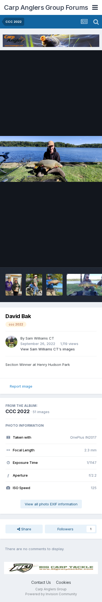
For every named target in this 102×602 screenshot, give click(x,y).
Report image (21, 386)
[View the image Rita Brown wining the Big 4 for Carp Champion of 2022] (13, 285)
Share (25, 529)
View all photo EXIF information (51, 504)
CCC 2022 (17, 411)
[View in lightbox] (51, 159)
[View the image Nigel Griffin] (54, 285)
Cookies (63, 582)
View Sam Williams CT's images (47, 349)
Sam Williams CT (40, 338)
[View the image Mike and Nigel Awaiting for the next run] (34, 285)
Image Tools (79, 257)
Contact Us (41, 582)
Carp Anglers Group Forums (46, 7)
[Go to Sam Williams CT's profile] (11, 342)
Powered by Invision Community (51, 594)
